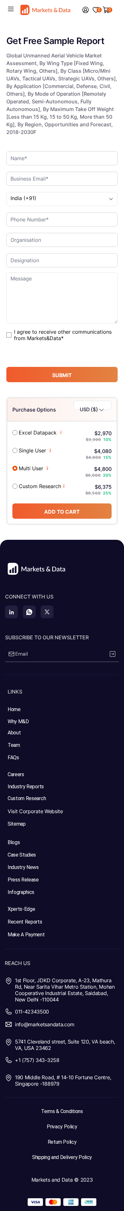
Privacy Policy (62, 1127)
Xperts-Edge (21, 909)
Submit (62, 375)
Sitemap (17, 824)
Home (14, 709)
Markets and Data (52, 1180)
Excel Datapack (38, 432)
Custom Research (40, 486)
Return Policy (62, 1142)
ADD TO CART (61, 512)
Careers (16, 774)
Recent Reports (25, 922)
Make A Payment (26, 935)
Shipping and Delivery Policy (62, 1157)
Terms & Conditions (62, 1111)
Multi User (31, 468)
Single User (32, 450)
